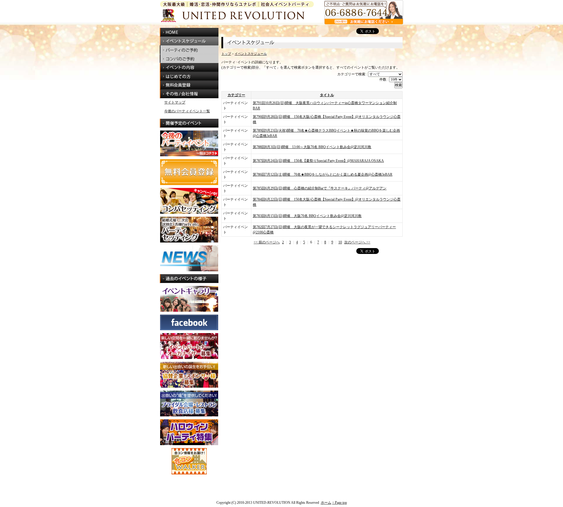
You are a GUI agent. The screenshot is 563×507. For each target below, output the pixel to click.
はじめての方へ (189, 76)
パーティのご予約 (189, 49)
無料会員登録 (189, 85)
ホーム (326, 503)
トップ (226, 53)
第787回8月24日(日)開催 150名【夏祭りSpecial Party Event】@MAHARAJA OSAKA (318, 161)
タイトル (327, 95)
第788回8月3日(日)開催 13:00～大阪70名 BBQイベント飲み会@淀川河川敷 (312, 147)
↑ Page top (339, 503)
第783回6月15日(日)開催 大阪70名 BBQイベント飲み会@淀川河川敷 (307, 216)
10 (340, 242)
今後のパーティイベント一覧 (187, 111)
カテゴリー (236, 95)
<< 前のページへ (267, 242)
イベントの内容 (189, 67)
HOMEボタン (189, 32)
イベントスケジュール (189, 41)
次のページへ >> (357, 242)
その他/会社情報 (189, 93)
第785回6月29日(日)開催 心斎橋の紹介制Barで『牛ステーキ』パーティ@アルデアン (319, 188)
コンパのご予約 (189, 58)
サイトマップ (174, 102)
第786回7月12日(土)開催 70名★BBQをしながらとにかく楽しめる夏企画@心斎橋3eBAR (322, 174)
